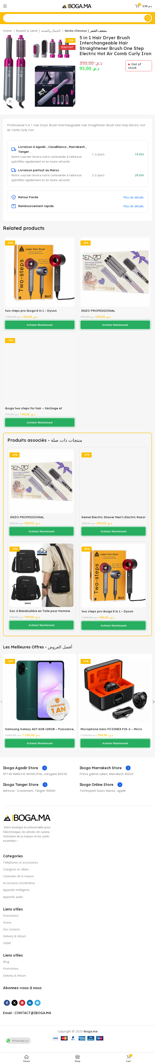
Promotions (11, 915)
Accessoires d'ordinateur (19, 883)
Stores (7, 922)
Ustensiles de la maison (18, 876)
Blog (6, 962)
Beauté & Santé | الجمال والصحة (38, 31)
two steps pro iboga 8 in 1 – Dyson (31, 311)
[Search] (147, 18)
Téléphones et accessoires (20, 862)
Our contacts (11, 929)
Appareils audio (13, 897)
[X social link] (15, 1003)
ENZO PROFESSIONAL (98, 311)
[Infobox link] (25, 768)
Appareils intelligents (16, 890)
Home (8, 31)
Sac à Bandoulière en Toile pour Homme (39, 611)
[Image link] (28, 817)
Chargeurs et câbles (16, 869)
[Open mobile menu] (5, 6)
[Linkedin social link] (30, 1003)
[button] (39, 325)
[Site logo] (77, 6)
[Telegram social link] (38, 1003)
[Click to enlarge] (10, 101)
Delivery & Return (14, 936)
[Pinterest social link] (22, 1003)
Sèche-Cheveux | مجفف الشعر (86, 31)
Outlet (7, 943)
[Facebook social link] (7, 1003)
